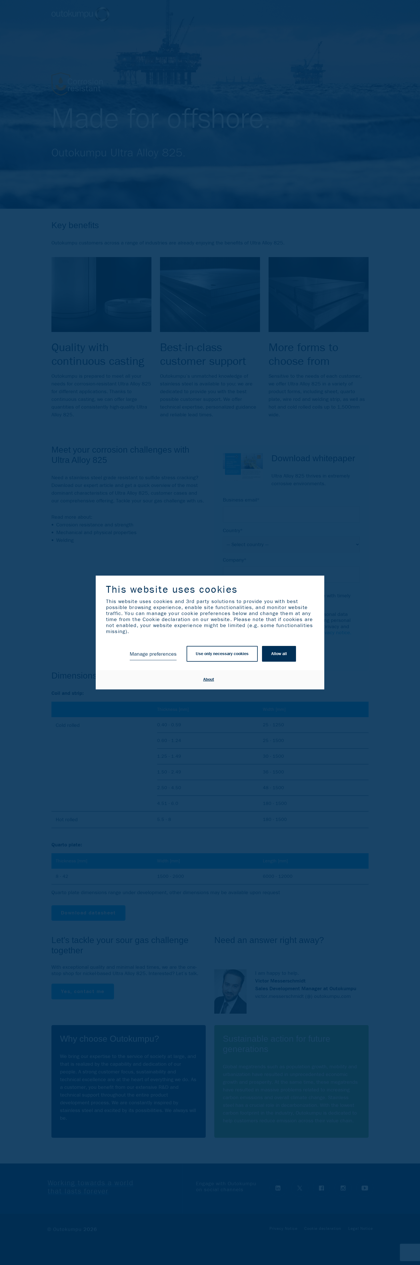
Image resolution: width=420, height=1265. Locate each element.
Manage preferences (153, 654)
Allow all (279, 654)
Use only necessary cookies (222, 654)
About (208, 679)
